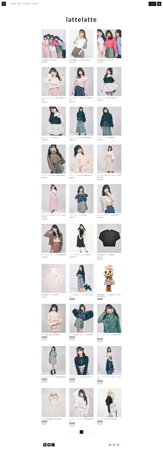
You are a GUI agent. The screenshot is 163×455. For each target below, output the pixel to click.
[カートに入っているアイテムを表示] (159, 4)
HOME (13, 4)
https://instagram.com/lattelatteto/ (114, 445)
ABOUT (35, 4)
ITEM (19, 4)
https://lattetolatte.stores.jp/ (118, 445)
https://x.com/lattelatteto (110, 445)
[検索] (4, 4)
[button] (152, 4)
